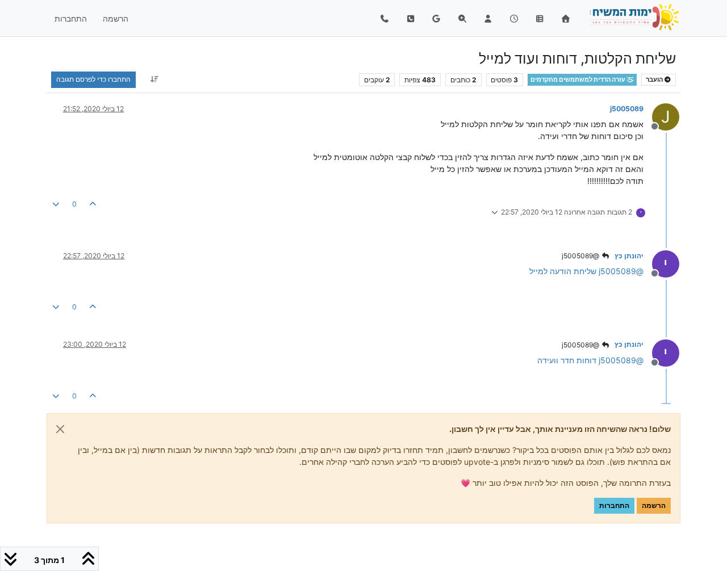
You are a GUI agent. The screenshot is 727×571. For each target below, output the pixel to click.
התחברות (614, 505)
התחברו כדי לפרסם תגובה (93, 79)
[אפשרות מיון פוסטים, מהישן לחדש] (154, 79)
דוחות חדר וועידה (566, 360)
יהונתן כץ (629, 255)
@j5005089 (581, 255)
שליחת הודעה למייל (562, 271)
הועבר (655, 79)
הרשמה (654, 505)
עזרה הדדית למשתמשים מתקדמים (578, 79)
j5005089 (627, 108)
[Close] (60, 429)
